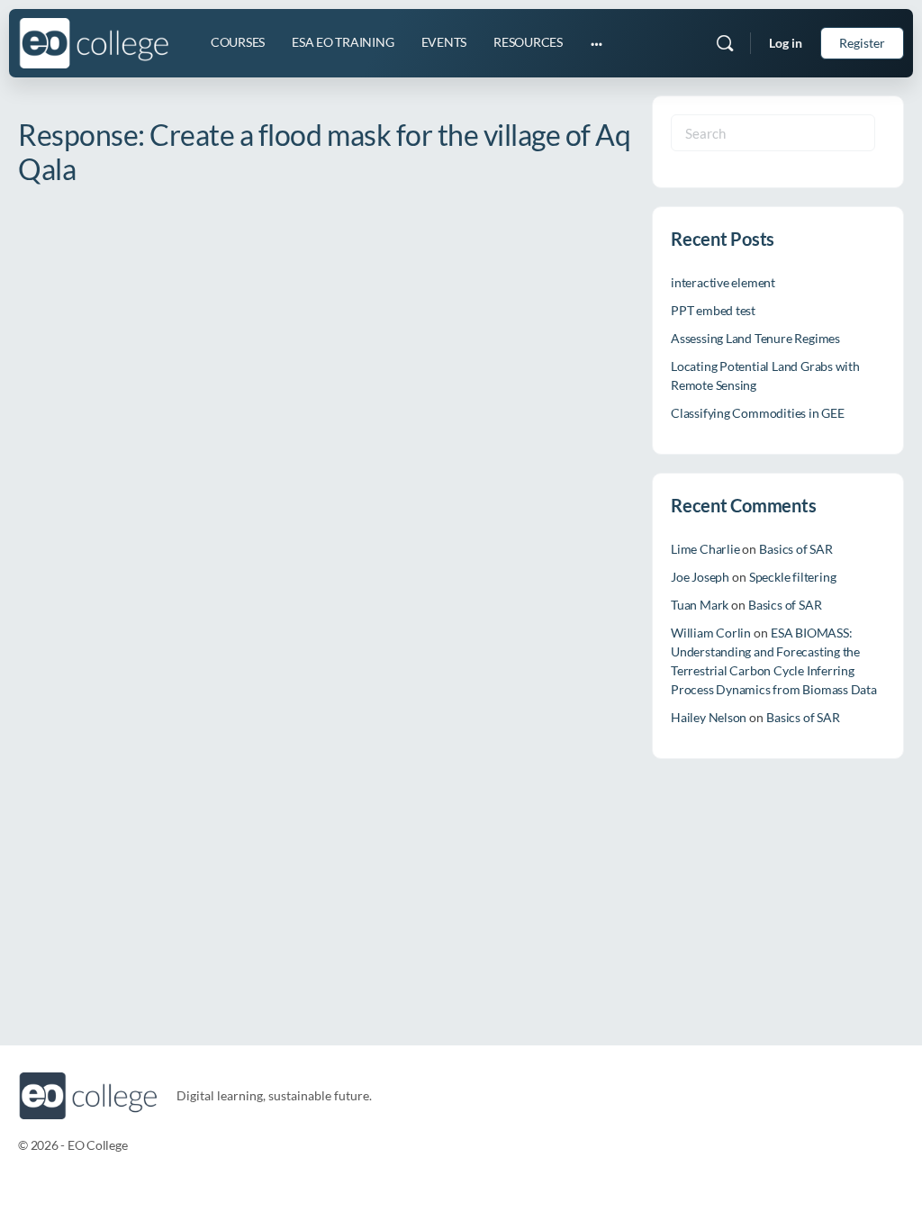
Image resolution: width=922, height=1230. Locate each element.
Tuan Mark (699, 604)
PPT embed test (713, 310)
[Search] (725, 43)
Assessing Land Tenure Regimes (755, 338)
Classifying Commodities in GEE (758, 413)
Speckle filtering (792, 576)
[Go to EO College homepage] (94, 40)
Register (862, 42)
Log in (785, 42)
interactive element (723, 282)
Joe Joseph (700, 576)
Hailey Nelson (708, 717)
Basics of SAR (795, 548)
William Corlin (711, 632)
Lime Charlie (705, 548)
